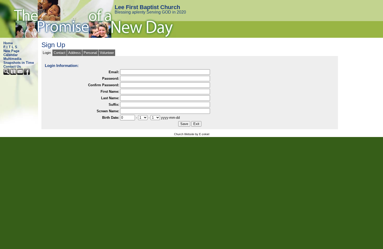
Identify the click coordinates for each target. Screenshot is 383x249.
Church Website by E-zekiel (191, 134)
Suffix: (114, 105)
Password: (110, 78)
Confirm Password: (103, 85)
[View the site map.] (13, 74)
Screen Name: (108, 111)
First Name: (110, 92)
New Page (11, 51)
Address (74, 53)
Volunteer (107, 53)
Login (47, 53)
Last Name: (110, 98)
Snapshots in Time (18, 63)
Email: (114, 72)
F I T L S (10, 47)
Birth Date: (110, 118)
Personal (90, 53)
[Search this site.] (6, 74)
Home (8, 43)
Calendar (10, 55)
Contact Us (12, 67)
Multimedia (12, 59)
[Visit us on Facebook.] (27, 74)
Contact (59, 53)
